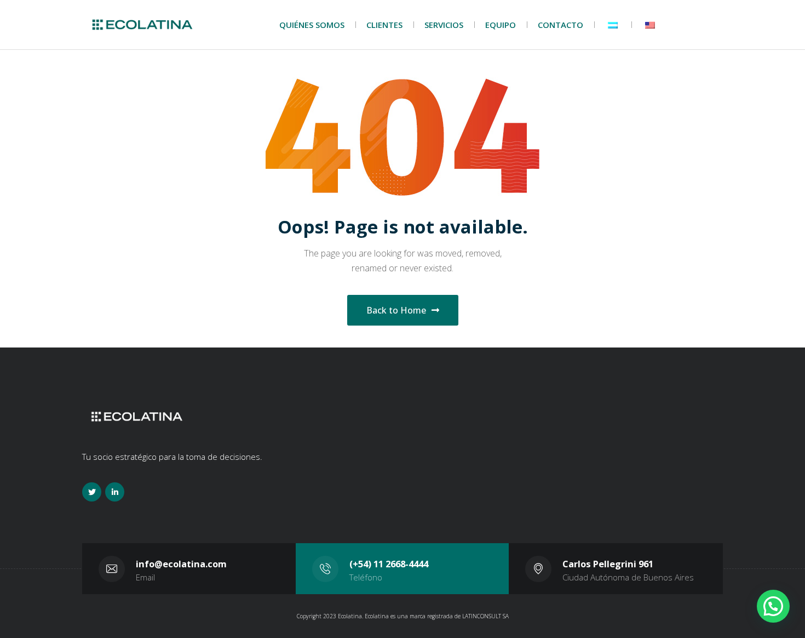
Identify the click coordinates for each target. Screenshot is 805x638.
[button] (773, 606)
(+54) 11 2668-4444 (388, 563)
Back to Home (396, 310)
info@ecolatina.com (181, 563)
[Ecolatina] (142, 25)
